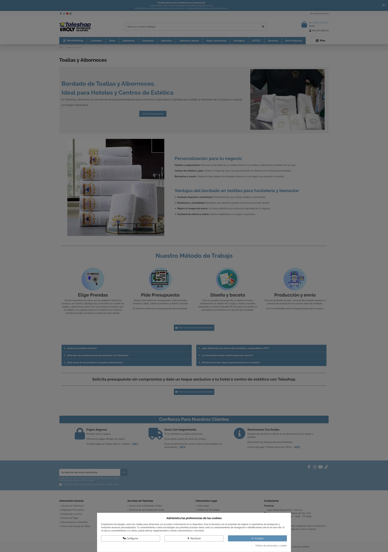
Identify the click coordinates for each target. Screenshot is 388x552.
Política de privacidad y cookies (271, 545)
